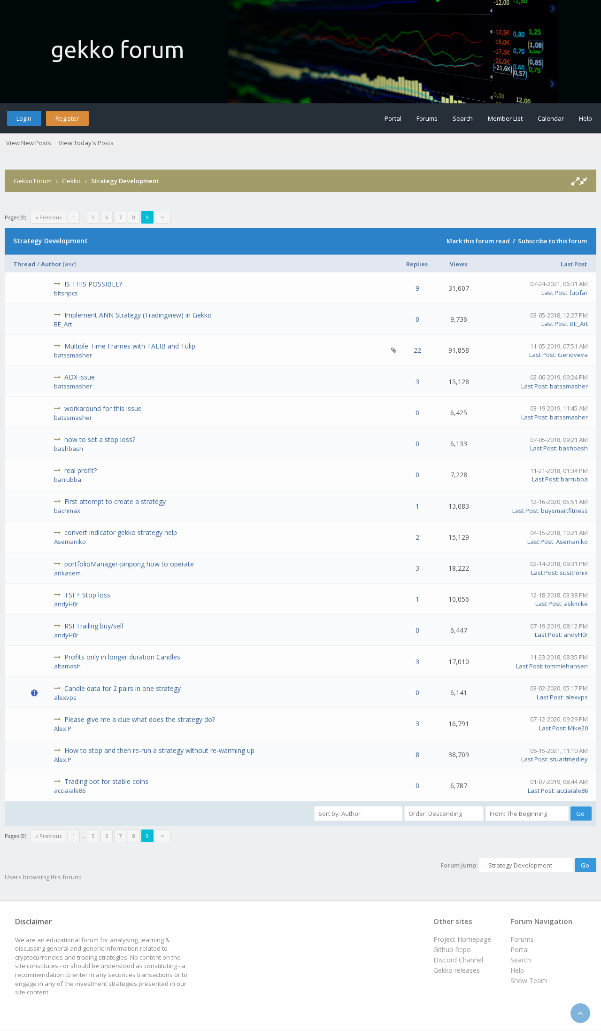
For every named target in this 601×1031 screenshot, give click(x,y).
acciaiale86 (69, 790)
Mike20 (578, 728)
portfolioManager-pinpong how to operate (129, 563)
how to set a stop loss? (99, 439)
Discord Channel (458, 959)
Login (23, 118)
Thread (24, 264)
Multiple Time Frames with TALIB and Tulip (129, 345)
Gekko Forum (33, 181)
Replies (417, 264)
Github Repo (452, 949)
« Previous (48, 217)
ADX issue (79, 376)
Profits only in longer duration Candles (122, 656)
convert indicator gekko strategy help (120, 532)
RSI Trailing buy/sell (93, 625)
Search (463, 118)
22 (417, 350)
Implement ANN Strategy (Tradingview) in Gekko (138, 314)
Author (51, 264)
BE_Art (63, 324)
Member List (505, 118)
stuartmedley (569, 759)
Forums (427, 118)
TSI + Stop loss (87, 594)
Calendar (551, 118)
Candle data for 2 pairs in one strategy (122, 688)
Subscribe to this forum (552, 241)
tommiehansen (566, 666)
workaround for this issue (103, 408)
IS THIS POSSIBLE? (93, 283)
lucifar (579, 292)
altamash (67, 666)
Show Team (528, 980)
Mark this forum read (478, 241)
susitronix (574, 572)
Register (67, 118)
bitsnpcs (66, 293)
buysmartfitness (564, 510)
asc (70, 264)
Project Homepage (462, 939)
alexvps (65, 697)
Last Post (574, 264)
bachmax (67, 510)
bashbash (68, 448)
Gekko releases (456, 970)
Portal (393, 118)
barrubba (67, 479)
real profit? (80, 470)
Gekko (71, 181)
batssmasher (73, 355)
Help (585, 118)
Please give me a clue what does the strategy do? (139, 719)
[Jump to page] (163, 217)
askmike (576, 603)
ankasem (67, 573)
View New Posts (28, 143)
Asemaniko (70, 541)
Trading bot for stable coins (106, 781)
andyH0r (66, 604)
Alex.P (62, 728)
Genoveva (573, 354)
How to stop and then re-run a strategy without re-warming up (159, 750)
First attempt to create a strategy (115, 501)
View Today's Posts (86, 143)
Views (458, 264)
